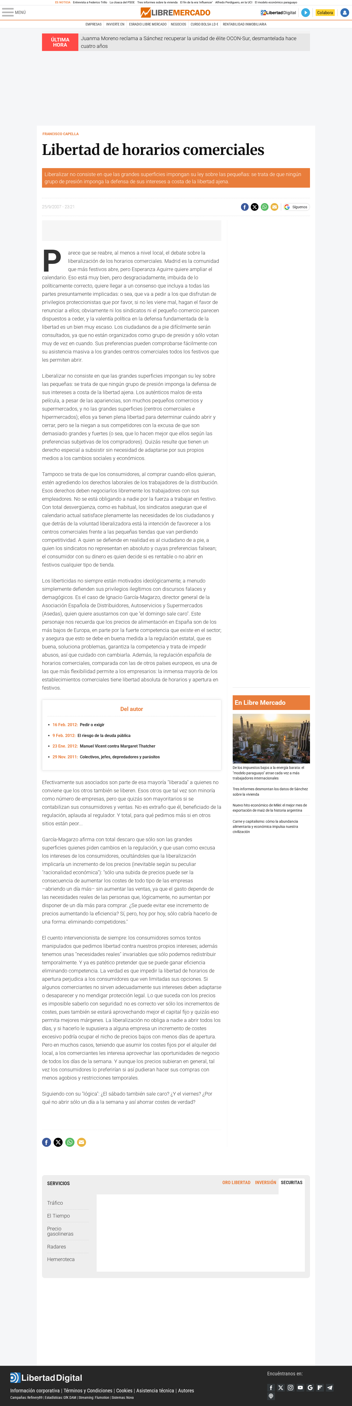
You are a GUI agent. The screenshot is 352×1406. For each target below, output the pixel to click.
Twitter (281, 1388)
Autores (186, 1390)
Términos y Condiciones (88, 1390)
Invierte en (115, 24)
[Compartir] (245, 207)
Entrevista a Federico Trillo (90, 2)
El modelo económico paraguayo (276, 2)
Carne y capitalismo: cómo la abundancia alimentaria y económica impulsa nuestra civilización (265, 826)
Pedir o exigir (78, 724)
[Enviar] (265, 207)
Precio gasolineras (60, 1231)
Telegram (330, 1388)
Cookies (124, 1390)
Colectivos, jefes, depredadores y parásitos (106, 756)
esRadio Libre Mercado (147, 24)
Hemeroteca (61, 1259)
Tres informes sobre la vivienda (157, 2)
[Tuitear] (254, 207)
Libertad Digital (138, 1378)
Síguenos (299, 207)
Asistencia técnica (155, 1390)
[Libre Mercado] (175, 12)
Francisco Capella (61, 134)
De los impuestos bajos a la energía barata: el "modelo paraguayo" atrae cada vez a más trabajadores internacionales (268, 773)
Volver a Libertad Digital (278, 12)
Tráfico (55, 1203)
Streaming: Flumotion (94, 1397)
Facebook (271, 1388)
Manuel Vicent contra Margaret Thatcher (104, 746)
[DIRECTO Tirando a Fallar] (305, 12)
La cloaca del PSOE (122, 2)
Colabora (325, 12)
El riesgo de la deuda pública (92, 735)
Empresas (94, 24)
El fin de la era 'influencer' (196, 2)
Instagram (291, 1388)
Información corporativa (35, 1390)
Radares (56, 1247)
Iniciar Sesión (344, 12)
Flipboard (320, 1388)
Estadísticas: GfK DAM (60, 1397)
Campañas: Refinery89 (26, 1397)
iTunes (271, 1396)
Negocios (178, 24)
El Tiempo (58, 1216)
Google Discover (310, 1388)
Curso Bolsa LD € (204, 24)
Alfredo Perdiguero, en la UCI (233, 2)
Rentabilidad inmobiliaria (244, 24)
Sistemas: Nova (123, 1397)
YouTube (300, 1388)
